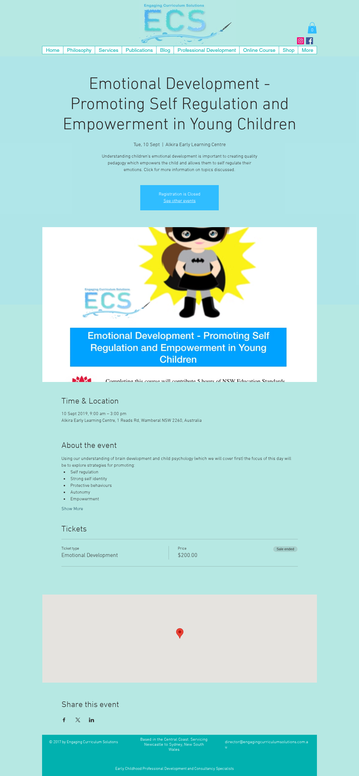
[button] (312, 28)
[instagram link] (300, 40)
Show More (72, 509)
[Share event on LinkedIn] (91, 720)
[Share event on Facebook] (64, 720)
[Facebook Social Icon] (309, 40)
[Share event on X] (77, 720)
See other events (180, 201)
